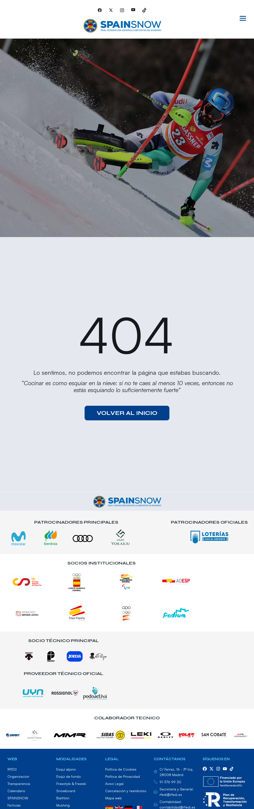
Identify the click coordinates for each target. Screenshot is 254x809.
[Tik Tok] (144, 10)
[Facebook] (99, 10)
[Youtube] (133, 10)
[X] (111, 10)
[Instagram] (122, 10)
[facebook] (205, 769)
